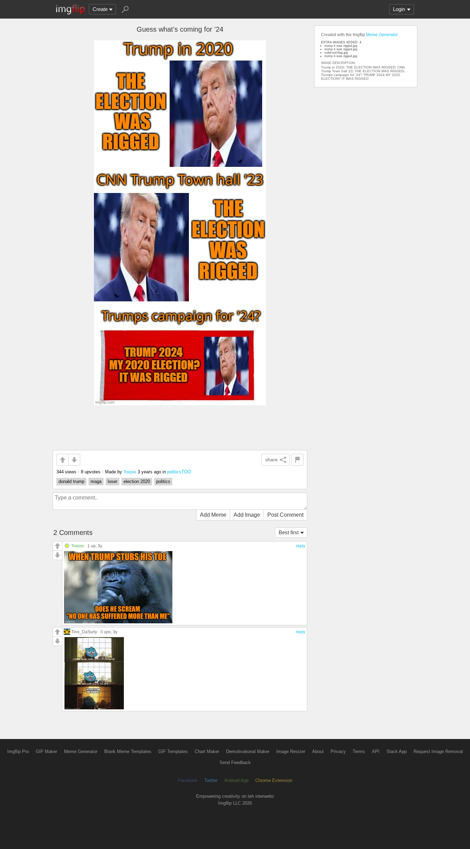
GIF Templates (173, 751)
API (376, 751)
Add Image (247, 515)
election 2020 (137, 481)
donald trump (71, 481)
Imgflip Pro (18, 751)
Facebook (187, 780)
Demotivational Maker (247, 751)
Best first (289, 532)
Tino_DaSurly (84, 632)
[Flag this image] (297, 460)
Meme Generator (382, 34)
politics (163, 481)
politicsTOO (179, 471)
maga (96, 481)
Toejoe (130, 472)
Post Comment (285, 515)
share (271, 459)
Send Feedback (235, 762)
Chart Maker (207, 751)
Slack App (396, 751)
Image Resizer (290, 751)
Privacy (338, 751)
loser (112, 481)
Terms (359, 751)
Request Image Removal (438, 751)
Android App (236, 780)
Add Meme (213, 515)
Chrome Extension (273, 780)
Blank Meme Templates (127, 751)
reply (300, 546)
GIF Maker (46, 751)
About (318, 751)
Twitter (210, 780)
